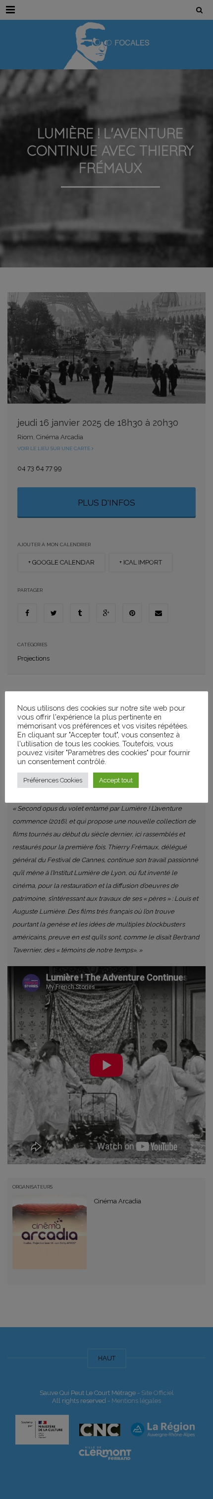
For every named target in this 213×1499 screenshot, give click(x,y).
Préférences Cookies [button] (52, 780)
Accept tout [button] (116, 780)
